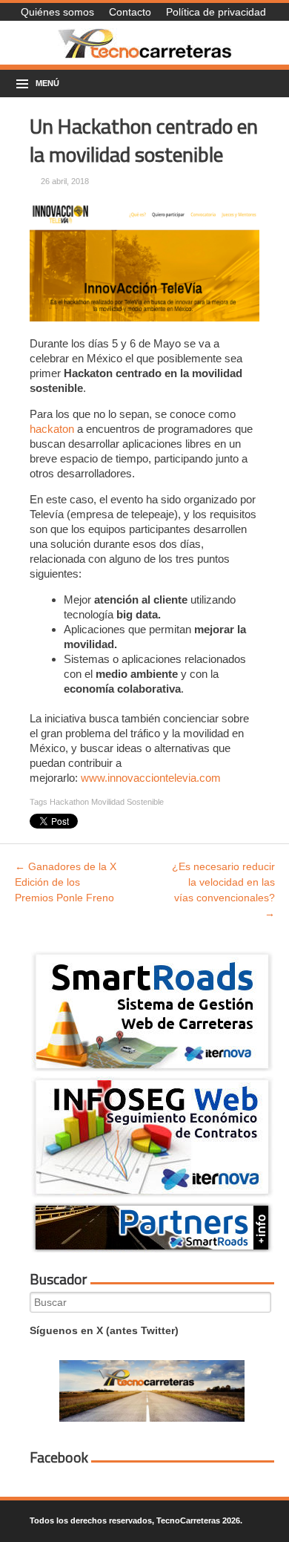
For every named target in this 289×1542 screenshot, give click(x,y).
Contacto (130, 12)
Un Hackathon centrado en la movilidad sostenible (144, 140)
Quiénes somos (57, 12)
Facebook (59, 1457)
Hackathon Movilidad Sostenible (107, 801)
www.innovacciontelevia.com (151, 777)
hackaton (52, 428)
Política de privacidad (216, 12)
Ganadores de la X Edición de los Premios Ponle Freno (65, 882)
